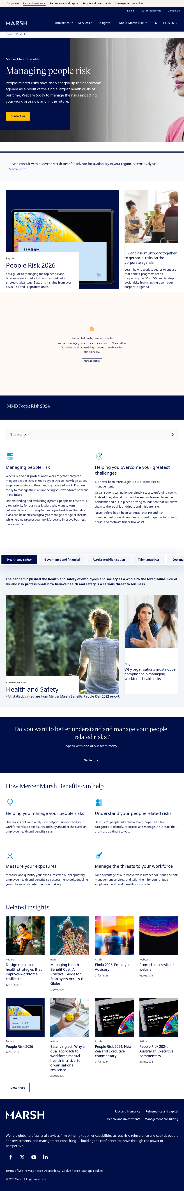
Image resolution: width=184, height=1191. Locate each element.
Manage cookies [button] (92, 1171)
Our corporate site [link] (151, 10)
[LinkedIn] (45, 1157)
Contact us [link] (174, 10)
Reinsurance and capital (64, 3)
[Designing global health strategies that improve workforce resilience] (25, 935)
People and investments (97, 3)
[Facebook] (10, 1157)
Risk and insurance (34, 3)
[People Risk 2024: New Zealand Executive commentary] (114, 1017)
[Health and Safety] (62, 644)
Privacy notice (33, 1171)
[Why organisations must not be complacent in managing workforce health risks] (151, 621)
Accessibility (52, 1171)
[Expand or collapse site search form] (156, 23)
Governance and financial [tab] (62, 560)
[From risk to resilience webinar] (158, 935)
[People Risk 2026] (62, 239)
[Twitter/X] (22, 1157)
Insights (104, 23)
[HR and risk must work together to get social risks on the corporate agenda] (151, 216)
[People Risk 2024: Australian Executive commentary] (158, 1017)
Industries (62, 23)
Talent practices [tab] (149, 560)
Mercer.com (18, 169)
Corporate (13, 3)
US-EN (170, 23)
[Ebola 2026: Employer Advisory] (114, 935)
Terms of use (14, 1171)
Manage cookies (92, 360)
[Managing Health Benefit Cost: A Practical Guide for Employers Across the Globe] (69, 935)
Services (84, 23)
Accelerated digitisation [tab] (109, 560)
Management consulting (129, 3)
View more (18, 1087)
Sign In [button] (131, 10)
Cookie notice (71, 1171)
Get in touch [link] (92, 760)
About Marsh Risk (131, 23)
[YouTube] (33, 1157)
